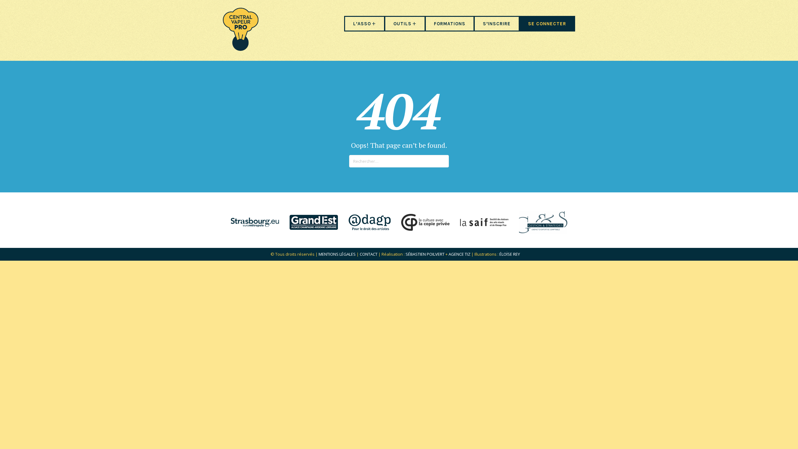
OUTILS (402, 24)
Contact (368, 254)
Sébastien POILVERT (425, 254)
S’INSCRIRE (497, 24)
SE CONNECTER (547, 24)
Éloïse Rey (509, 254)
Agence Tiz (459, 254)
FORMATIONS (449, 24)
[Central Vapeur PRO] (240, 48)
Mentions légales (337, 254)
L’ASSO (362, 24)
